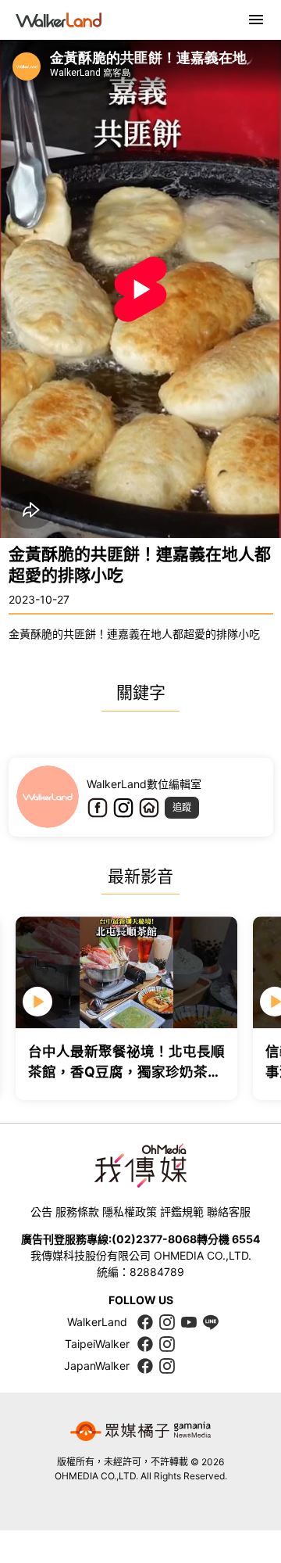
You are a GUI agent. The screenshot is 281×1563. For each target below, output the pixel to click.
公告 (41, 1211)
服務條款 (77, 1211)
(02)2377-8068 (154, 1239)
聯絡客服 (229, 1211)
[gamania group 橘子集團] (140, 1431)
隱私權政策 (129, 1211)
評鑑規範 (182, 1211)
